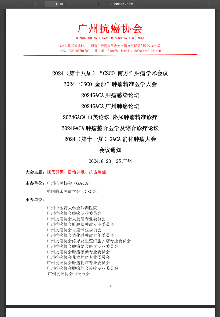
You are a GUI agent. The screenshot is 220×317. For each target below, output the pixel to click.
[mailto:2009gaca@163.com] (147, 50)
